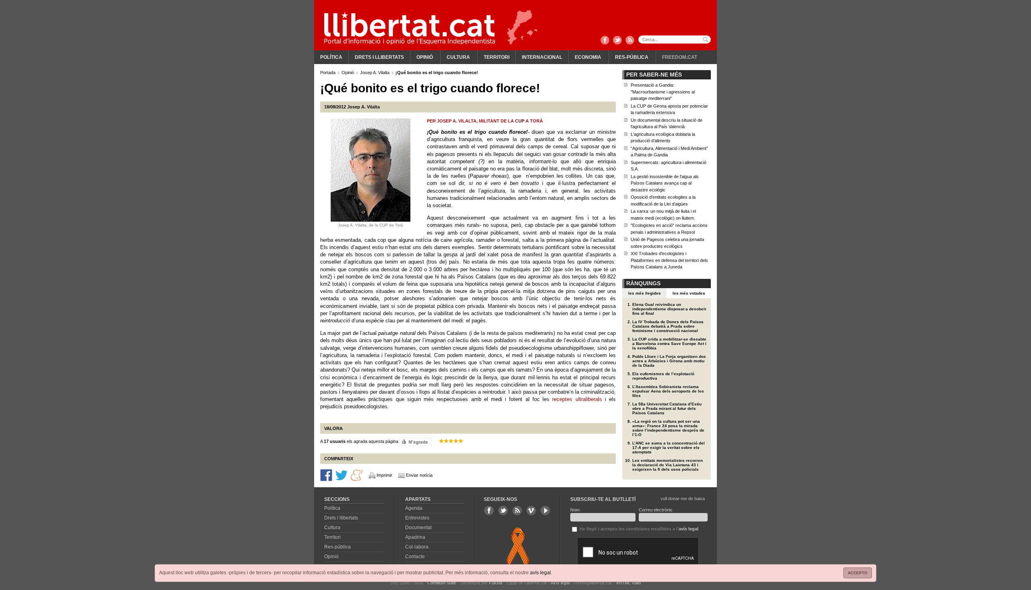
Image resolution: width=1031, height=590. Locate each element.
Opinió (424, 57)
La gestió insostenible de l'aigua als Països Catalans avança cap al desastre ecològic (665, 183)
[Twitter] (617, 40)
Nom (575, 509)
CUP (519, 120)
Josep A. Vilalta (375, 72)
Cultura (458, 57)
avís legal (540, 572)
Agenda (413, 508)
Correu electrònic (656, 509)
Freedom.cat (679, 57)
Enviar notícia (419, 475)
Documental (418, 527)
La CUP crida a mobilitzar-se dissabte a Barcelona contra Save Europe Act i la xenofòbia (669, 343)
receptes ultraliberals (577, 399)
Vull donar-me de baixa (682, 498)
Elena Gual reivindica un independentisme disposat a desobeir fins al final (669, 309)
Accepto (857, 573)
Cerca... (674, 39)
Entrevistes (417, 518)
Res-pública (631, 57)
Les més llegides (644, 293)
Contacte (415, 556)
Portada (328, 72)
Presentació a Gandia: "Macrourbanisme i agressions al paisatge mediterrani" (663, 92)
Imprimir (384, 475)
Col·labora (417, 547)
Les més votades (689, 293)
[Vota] (415, 441)
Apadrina (415, 537)
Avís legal (560, 582)
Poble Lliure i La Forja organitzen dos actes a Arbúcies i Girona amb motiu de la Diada (669, 361)
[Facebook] (605, 40)
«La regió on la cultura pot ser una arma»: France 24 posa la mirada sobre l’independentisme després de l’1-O (668, 428)
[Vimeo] (531, 510)
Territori (496, 57)
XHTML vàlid (628, 582)
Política (331, 57)
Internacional (542, 57)
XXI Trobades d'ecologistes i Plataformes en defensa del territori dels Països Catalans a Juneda (669, 260)
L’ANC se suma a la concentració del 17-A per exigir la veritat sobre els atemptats (668, 447)
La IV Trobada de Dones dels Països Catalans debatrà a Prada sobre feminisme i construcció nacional (668, 326)
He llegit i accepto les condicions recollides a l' (638, 528)
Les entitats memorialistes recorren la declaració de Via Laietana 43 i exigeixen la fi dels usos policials (667, 465)
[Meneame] (357, 474)
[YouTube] (545, 510)
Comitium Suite (441, 582)
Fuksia (495, 582)
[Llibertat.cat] (409, 28)
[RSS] (630, 40)
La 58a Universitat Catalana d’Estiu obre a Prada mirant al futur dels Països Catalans (667, 408)
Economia (588, 57)
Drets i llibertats (379, 57)
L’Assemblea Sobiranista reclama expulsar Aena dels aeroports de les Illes (668, 391)
